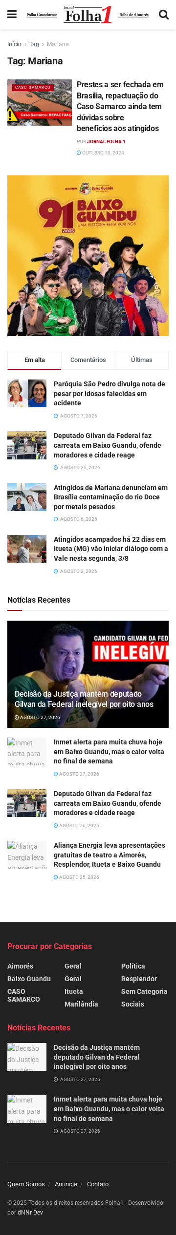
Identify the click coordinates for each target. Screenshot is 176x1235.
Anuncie (66, 1184)
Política (133, 966)
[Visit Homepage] (87, 14)
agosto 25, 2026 (78, 877)
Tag (34, 44)
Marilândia (81, 1004)
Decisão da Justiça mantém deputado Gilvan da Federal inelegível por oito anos (84, 699)
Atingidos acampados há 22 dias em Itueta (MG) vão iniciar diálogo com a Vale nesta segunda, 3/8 (111, 548)
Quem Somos (26, 1184)
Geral (73, 966)
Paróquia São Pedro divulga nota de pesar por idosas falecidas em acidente (109, 393)
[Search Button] (164, 14)
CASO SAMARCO (33, 87)
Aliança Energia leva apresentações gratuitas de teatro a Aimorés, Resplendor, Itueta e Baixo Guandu (109, 854)
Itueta (74, 991)
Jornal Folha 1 (106, 141)
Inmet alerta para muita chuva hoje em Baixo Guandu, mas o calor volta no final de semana (109, 751)
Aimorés (20, 966)
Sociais (132, 1004)
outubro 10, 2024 (102, 152)
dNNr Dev (30, 1212)
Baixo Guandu (29, 979)
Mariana (58, 44)
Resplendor (139, 979)
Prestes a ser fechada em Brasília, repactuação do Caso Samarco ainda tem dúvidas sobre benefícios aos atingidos (120, 106)
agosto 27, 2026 (39, 717)
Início (14, 44)
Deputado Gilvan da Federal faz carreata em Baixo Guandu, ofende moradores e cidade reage (107, 445)
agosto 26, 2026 (78, 825)
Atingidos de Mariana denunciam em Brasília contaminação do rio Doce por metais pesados (111, 497)
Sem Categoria (144, 991)
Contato (98, 1184)
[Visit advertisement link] (88, 255)
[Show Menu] (12, 14)
